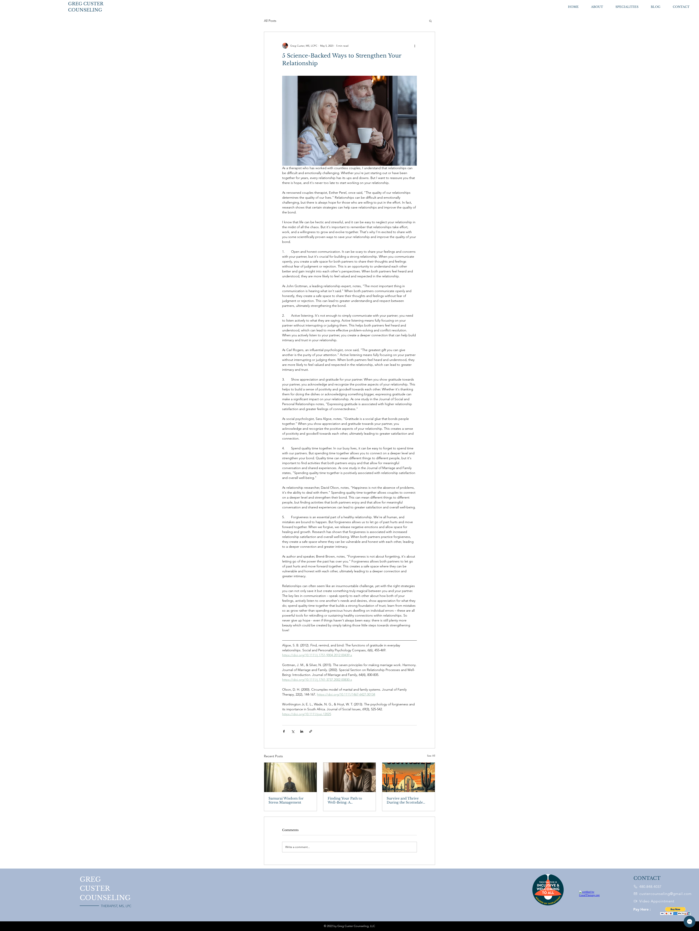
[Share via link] (310, 731)
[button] (430, 20)
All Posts (270, 21)
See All (431, 755)
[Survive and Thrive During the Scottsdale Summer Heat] (408, 777)
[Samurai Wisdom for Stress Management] (290, 777)
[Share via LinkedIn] (301, 731)
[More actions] (414, 46)
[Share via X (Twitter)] (293, 731)
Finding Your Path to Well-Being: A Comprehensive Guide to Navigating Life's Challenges (349, 800)
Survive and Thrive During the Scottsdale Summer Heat (405, 800)
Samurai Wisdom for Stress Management (286, 800)
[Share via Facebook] (284, 731)
